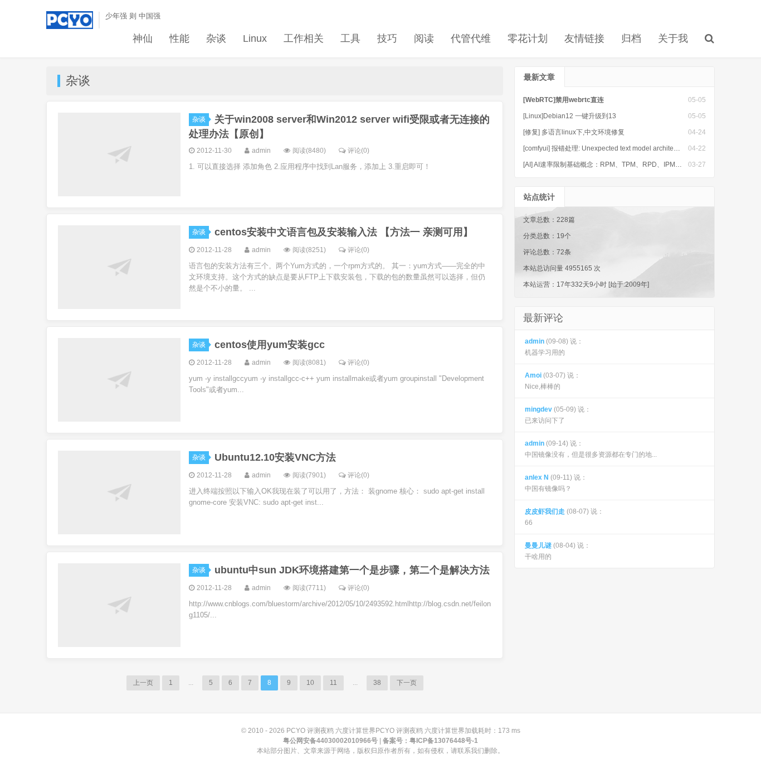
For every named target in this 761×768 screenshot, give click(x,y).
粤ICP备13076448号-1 (443, 741)
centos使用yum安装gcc (269, 344)
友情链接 (584, 38)
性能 (179, 38)
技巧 (387, 38)
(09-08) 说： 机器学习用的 (554, 346)
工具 (350, 38)
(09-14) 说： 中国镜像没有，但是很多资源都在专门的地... (591, 448)
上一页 (143, 683)
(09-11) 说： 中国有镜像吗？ (556, 483)
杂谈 (216, 38)
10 (310, 683)
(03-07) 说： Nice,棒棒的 (552, 380)
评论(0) (358, 150)
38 (377, 683)
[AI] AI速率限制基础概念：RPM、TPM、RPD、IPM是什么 (609, 164)
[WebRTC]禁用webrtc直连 (563, 100)
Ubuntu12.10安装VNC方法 (275, 457)
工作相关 (304, 38)
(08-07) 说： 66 (564, 517)
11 (333, 683)
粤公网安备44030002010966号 (330, 741)
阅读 (424, 38)
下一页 (407, 683)
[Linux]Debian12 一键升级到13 (569, 116)
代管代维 (471, 38)
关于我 (673, 38)
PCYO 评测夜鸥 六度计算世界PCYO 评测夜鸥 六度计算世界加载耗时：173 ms (403, 731)
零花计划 (528, 38)
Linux (255, 38)
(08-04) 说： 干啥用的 (558, 551)
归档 (631, 38)
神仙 (143, 38)
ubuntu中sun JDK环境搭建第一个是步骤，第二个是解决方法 (352, 570)
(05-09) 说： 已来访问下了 (558, 414)
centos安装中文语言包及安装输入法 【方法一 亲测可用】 (343, 232)
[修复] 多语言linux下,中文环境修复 (574, 132)
